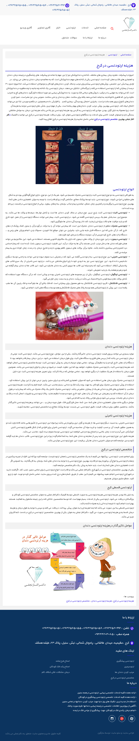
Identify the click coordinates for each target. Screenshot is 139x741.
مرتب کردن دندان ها (124, 672)
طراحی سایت (128, 733)
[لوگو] (125, 23)
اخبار (58, 28)
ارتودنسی (70, 28)
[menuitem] (97, 28)
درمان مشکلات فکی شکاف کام (56, 672)
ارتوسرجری (129, 666)
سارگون (101, 733)
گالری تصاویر (44, 28)
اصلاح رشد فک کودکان (59, 666)
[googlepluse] (122, 719)
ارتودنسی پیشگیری (125, 661)
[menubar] (56, 33)
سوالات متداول (69, 38)
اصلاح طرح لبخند (62, 661)
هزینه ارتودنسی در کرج (123, 601)
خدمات (84, 28)
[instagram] (112, 719)
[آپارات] (131, 719)
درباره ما (102, 38)
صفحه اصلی (100, 28)
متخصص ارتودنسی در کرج (105, 119)
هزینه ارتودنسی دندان (101, 601)
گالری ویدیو (26, 28)
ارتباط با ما (87, 38)
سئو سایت (115, 733)
